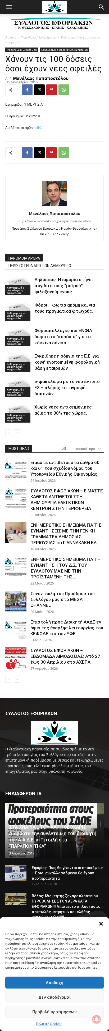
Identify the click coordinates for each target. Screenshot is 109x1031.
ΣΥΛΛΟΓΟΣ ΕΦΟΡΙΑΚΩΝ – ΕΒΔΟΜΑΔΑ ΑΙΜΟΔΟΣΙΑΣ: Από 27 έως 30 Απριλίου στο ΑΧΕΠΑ (65, 656)
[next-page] (17, 432)
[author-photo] (54, 206)
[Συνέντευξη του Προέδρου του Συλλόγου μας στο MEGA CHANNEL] (15, 601)
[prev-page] (8, 432)
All (64, 449)
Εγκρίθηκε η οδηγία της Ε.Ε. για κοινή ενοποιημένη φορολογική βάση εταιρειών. (67, 362)
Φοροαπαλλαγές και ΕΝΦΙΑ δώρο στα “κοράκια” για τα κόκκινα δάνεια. (63, 336)
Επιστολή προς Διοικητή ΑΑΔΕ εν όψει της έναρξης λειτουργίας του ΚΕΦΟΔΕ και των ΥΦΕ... (66, 627)
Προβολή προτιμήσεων (54, 1011)
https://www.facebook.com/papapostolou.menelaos (55, 221)
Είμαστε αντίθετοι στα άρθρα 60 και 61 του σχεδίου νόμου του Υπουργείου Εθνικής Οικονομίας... (65, 468)
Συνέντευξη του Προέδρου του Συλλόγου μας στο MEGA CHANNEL (62, 599)
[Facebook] (27, 89)
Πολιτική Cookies (49, 1024)
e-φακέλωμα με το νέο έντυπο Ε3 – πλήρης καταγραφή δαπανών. (67, 387)
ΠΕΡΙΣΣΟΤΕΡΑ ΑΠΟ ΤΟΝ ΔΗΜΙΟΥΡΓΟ (39, 266)
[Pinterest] (51, 89)
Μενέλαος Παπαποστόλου (41, 78)
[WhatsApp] (63, 89)
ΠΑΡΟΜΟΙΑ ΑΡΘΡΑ (24, 258)
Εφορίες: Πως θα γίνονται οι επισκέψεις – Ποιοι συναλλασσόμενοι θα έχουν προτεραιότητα (67, 873)
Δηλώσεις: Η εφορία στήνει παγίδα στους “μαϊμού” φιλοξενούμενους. (63, 285)
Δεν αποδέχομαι (54, 997)
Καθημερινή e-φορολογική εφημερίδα (64, 49)
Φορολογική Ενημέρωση (38, 37)
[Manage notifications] (96, 1019)
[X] (39, 89)
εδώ (38, 128)
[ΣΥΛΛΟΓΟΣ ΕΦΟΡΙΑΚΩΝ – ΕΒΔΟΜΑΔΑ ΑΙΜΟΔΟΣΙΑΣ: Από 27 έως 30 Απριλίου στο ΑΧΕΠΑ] (15, 658)
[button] (101, 923)
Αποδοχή (54, 982)
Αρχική (10, 37)
